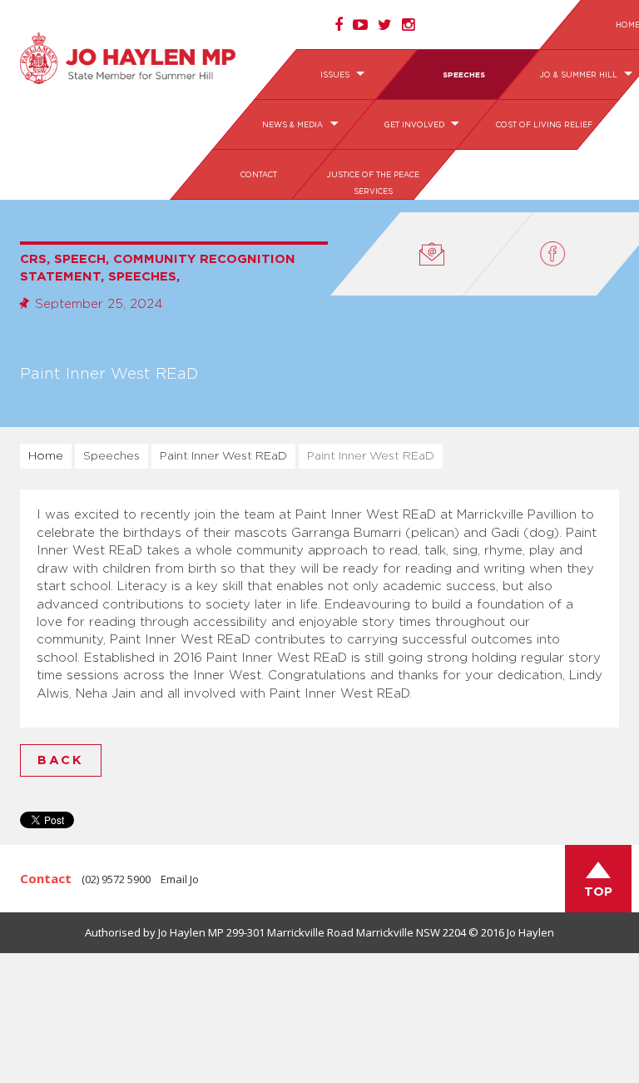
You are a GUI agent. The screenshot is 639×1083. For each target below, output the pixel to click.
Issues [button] (336, 75)
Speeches (464, 75)
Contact (258, 175)
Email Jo (180, 879)
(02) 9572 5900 (116, 879)
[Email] (431, 254)
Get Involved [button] (415, 125)
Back (60, 760)
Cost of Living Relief (544, 125)
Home (45, 456)
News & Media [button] (293, 125)
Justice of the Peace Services (373, 183)
